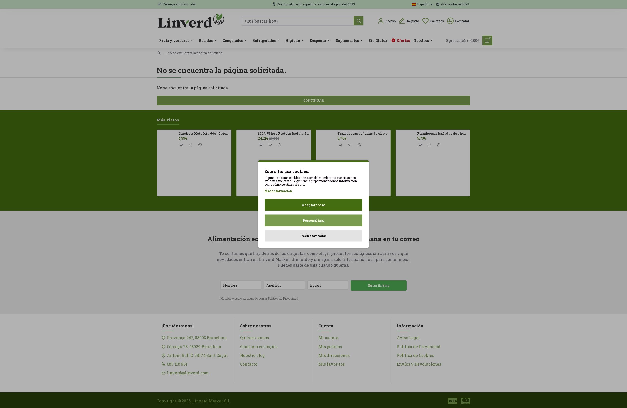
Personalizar (314, 220)
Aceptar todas (313, 205)
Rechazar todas (313, 236)
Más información (278, 191)
